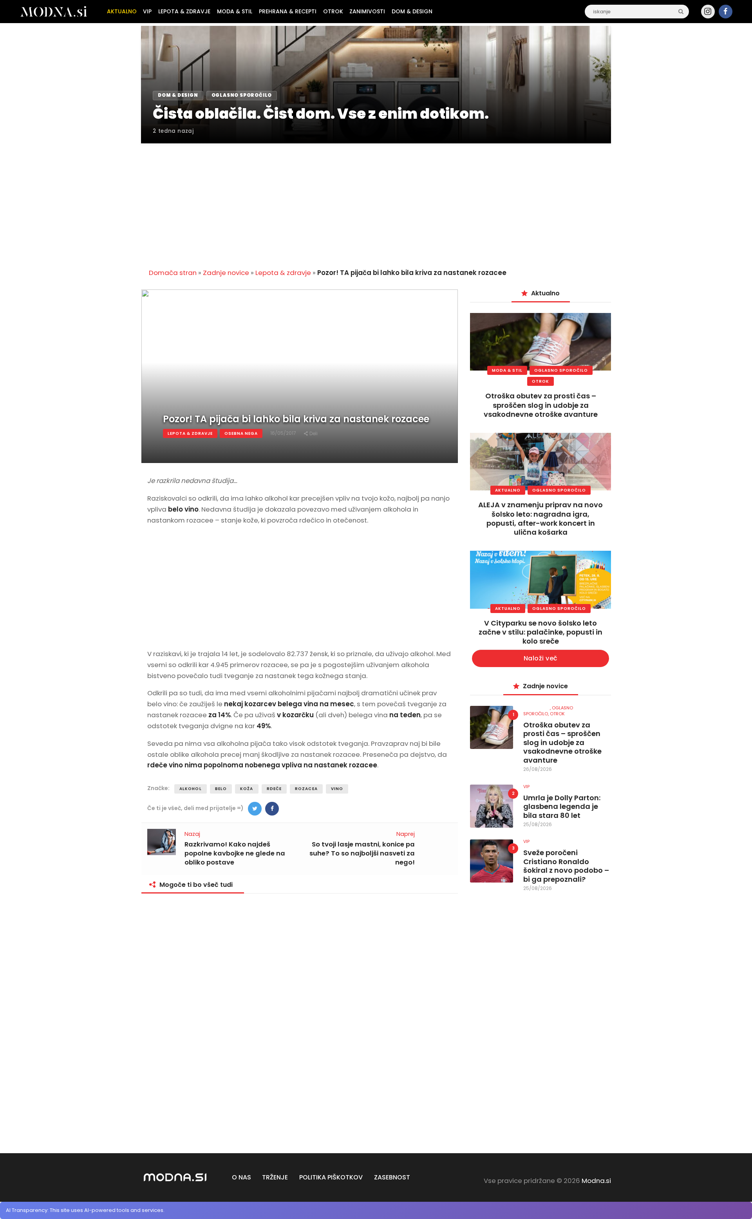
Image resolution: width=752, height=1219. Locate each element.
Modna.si (596, 1180)
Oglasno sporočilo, (548, 711)
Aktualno (508, 490)
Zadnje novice (226, 272)
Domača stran (173, 272)
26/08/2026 (537, 769)
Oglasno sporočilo (561, 370)
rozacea (306, 789)
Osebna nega (241, 433)
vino (337, 789)
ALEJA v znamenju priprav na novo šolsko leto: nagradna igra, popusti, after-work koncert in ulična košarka (540, 518)
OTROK (540, 381)
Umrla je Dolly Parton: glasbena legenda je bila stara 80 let (561, 807)
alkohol (190, 789)
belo (221, 789)
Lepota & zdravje (283, 272)
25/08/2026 (537, 824)
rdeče (274, 789)
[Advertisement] (376, 201)
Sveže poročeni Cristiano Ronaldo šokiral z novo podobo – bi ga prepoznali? (566, 866)
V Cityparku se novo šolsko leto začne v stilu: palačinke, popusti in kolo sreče (540, 632)
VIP (526, 786)
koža (246, 789)
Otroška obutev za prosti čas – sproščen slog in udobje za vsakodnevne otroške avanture (541, 405)
